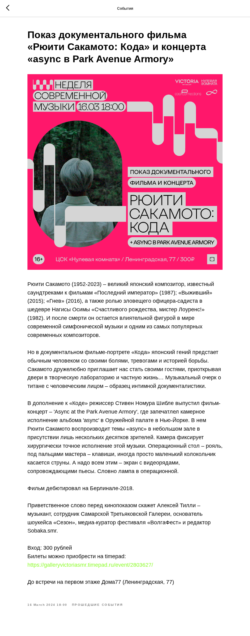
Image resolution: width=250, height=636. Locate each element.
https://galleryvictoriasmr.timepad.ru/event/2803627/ (90, 565)
